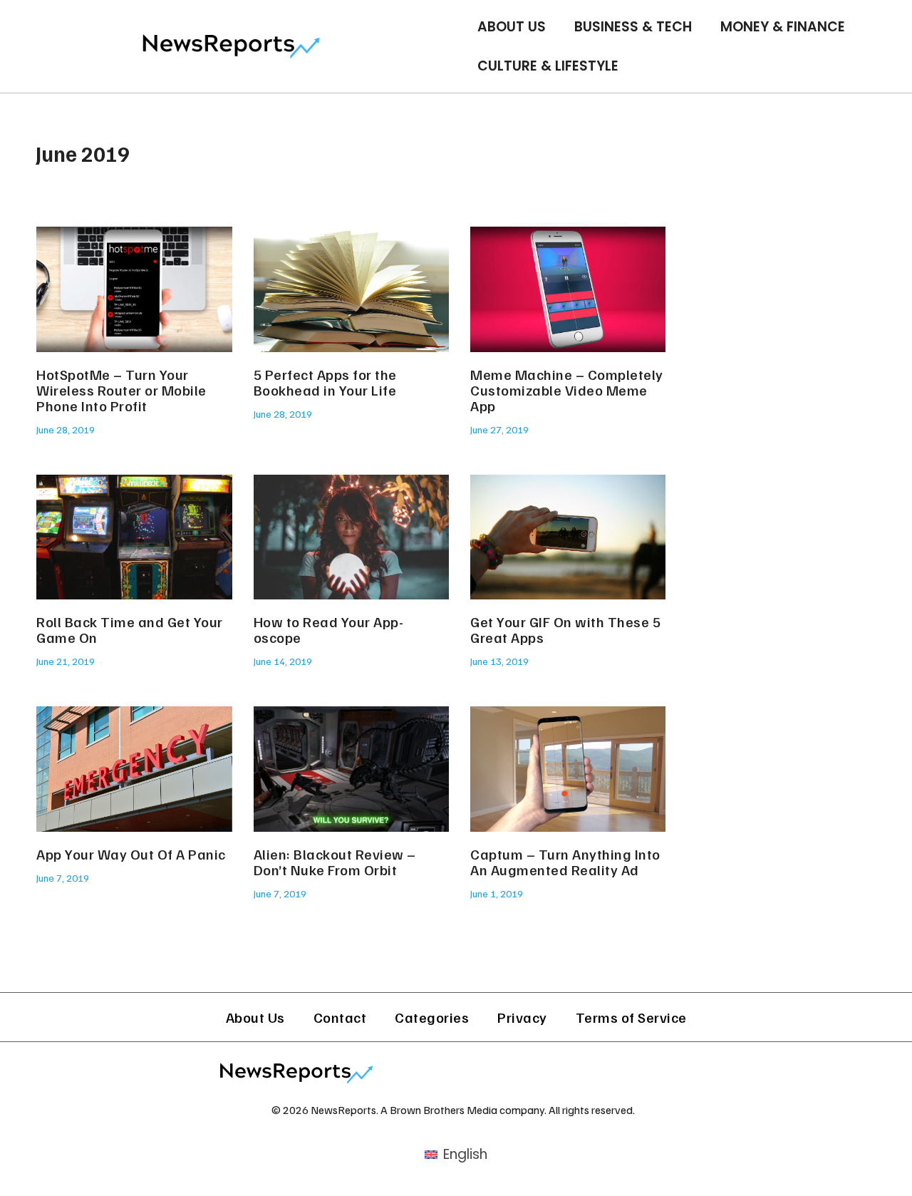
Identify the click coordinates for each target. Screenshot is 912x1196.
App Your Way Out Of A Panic (131, 854)
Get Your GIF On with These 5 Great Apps (565, 629)
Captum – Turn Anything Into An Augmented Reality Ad (565, 862)
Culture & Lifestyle (547, 66)
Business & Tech (633, 26)
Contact (340, 1017)
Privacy (522, 1017)
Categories (432, 1017)
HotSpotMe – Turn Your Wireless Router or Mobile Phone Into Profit (121, 390)
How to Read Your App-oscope (329, 629)
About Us (511, 26)
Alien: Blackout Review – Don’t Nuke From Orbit (335, 862)
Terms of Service (631, 1017)
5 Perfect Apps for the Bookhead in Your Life (325, 382)
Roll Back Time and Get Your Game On (129, 629)
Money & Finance (782, 26)
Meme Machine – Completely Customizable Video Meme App (566, 390)
